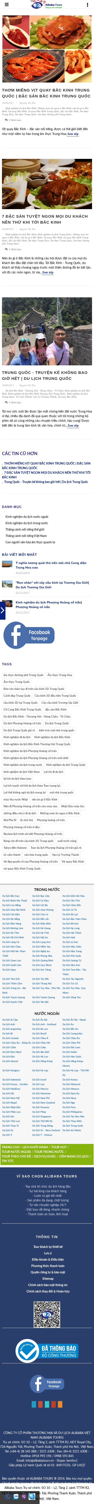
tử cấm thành (11, 855)
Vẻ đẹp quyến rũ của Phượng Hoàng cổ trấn (30, 861)
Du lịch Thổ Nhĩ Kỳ (42, 1121)
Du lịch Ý (7, 1135)
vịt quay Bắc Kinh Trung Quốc (43, 111)
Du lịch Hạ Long (71, 928)
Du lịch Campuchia (72, 1033)
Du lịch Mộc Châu (72, 947)
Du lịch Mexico (40, 1089)
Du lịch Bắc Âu (70, 1029)
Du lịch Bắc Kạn (10, 896)
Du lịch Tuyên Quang (43, 997)
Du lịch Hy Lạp (40, 1070)
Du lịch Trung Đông (42, 1126)
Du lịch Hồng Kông (42, 1061)
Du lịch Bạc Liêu (41, 896)
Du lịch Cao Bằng (11, 905)
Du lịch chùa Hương (43, 910)
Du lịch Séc (8, 1116)
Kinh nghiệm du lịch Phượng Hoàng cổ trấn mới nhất (35, 758)
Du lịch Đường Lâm (12, 928)
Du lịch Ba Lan (40, 1029)
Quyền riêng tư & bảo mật (48, 1272)
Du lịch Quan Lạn (11, 960)
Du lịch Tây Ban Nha (73, 1116)
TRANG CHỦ (10, 1147)
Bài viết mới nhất (19, 554)
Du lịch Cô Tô (70, 910)
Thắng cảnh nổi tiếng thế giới (24, 529)
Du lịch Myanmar (41, 1093)
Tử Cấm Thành (24, 396)
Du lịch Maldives (11, 1089)
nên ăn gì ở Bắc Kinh (31, 237)
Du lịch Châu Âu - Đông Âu (16, 1043)
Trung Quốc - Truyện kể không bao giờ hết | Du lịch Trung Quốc (46, 482)
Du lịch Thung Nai (42, 983)
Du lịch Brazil (39, 1033)
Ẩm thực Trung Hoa (38, 240)
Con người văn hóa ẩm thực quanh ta (30, 542)
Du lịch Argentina (11, 1029)
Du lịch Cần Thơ (71, 900)
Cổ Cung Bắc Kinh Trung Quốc (22, 709)
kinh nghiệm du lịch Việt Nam (21, 772)
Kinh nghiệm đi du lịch (16, 737)
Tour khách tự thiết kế (48, 1247)
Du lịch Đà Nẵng (11, 919)
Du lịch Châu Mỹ (41, 1043)
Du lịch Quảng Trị (72, 960)
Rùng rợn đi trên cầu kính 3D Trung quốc (28, 841)
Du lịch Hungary (11, 1070)
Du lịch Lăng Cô (10, 942)
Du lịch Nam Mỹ (11, 1098)
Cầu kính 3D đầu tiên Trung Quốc (55, 696)
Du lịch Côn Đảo (11, 914)
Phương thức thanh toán (47, 1266)
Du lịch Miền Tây (41, 947)
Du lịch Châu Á (40, 1038)
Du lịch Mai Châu (11, 947)
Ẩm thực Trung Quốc (26, 114)
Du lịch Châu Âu (71, 1038)
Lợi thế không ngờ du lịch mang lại (24, 792)
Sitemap (48, 1278)
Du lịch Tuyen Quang (13, 997)
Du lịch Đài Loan (71, 1047)
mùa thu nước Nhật (15, 799)
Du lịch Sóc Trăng (41, 970)
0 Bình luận (15, 120)
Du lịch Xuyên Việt (12, 1002)
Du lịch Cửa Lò (40, 914)
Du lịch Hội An (40, 937)
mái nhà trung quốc (61, 792)
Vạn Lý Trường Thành (44, 396)
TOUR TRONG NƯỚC (49, 1152)
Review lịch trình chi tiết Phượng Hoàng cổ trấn (32, 834)
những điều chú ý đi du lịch (19, 813)
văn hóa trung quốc (36, 855)
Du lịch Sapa (9, 970)
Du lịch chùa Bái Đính (13, 910)
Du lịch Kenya (70, 1080)
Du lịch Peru (69, 1107)
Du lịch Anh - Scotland (44, 1024)
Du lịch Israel (39, 1080)
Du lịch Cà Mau (40, 900)
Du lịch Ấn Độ (39, 1020)
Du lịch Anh (8, 1024)
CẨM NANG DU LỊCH (74, 1156)
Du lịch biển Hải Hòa (74, 896)
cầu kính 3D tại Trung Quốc (20, 703)
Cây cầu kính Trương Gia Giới (60, 703)
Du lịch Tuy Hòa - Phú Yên (46, 988)
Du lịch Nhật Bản (11, 1107)
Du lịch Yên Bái (40, 1002)
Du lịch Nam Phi (41, 1098)
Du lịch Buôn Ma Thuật (14, 900)
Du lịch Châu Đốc (72, 905)
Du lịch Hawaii (10, 1061)
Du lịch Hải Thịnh (72, 933)
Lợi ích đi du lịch (53, 772)
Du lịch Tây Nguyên (73, 979)
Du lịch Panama (40, 1107)
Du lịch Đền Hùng (11, 924)
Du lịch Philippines (72, 1112)
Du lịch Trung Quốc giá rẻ (19, 730)
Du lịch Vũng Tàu (72, 997)
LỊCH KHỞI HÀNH (35, 1147)
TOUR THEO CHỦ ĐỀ (16, 1156)
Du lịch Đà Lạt (70, 914)
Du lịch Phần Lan (11, 1112)
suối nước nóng (67, 841)
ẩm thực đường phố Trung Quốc (55, 114)
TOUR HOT (59, 1147)
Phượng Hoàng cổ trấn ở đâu (21, 827)
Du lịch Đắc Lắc (40, 919)
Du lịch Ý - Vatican (42, 1135)
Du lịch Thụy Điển (72, 1121)
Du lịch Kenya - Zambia (15, 1084)
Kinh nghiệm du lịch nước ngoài (26, 517)
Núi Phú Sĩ (9, 820)
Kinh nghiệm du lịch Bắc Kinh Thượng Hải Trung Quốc (37, 393)
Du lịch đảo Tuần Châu (75, 919)
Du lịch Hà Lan (40, 1056)
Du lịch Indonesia (11, 1080)
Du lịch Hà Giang (41, 928)
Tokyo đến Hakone (15, 848)
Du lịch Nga (69, 1103)
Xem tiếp (72, 134)
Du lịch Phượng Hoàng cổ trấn (22, 723)
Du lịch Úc (7, 1130)
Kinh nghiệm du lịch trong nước (26, 523)
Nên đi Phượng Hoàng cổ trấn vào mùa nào (30, 806)
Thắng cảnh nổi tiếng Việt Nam (26, 536)
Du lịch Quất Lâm (11, 965)
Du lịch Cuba (39, 1047)
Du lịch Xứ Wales (72, 1130)
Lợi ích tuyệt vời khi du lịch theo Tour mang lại (31, 785)
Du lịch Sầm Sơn (71, 965)
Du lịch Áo (68, 1024)
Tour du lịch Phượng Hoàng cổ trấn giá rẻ (56, 848)
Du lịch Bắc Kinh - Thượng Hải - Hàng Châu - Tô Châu (34, 390)
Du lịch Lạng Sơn (41, 942)
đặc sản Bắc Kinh (69, 111)
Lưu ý (48, 1253)
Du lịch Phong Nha (42, 956)
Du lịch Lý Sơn (70, 942)
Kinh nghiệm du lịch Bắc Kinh (20, 108)
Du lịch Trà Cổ (70, 983)
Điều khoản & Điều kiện (48, 1259)
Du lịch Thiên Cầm (12, 983)
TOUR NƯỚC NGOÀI (16, 1152)
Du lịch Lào (38, 1084)
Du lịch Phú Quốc (72, 956)
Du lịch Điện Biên (41, 924)
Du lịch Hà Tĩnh (40, 933)
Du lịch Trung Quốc (57, 723)
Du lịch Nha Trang (72, 951)
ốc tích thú (26, 820)
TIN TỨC (8, 1161)
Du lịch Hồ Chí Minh (13, 937)
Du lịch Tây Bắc (40, 979)
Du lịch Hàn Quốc (72, 1056)
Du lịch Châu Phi (71, 1043)
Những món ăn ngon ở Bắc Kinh (54, 108)
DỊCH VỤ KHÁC (45, 1156)
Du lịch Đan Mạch (11, 1052)
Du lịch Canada (10, 1038)
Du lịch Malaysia (71, 1084)
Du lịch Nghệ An (41, 951)
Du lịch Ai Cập (10, 1020)
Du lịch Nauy (69, 1098)
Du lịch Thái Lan (11, 1121)
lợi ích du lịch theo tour (17, 778)
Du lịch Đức (8, 1056)
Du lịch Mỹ (8, 1093)
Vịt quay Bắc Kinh (17, 111)
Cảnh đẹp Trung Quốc (17, 696)
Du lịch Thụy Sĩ (10, 1126)
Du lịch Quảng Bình (42, 960)
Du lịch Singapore (41, 1116)
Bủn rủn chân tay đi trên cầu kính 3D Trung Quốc (33, 689)
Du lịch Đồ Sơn (70, 924)
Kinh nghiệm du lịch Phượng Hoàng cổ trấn (30, 751)
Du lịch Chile (9, 1047)
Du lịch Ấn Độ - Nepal (74, 1020)
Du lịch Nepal (9, 1103)
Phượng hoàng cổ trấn (51, 820)
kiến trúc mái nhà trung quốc (56, 730)
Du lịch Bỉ (7, 1033)
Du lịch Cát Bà (40, 905)
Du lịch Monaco (71, 1089)
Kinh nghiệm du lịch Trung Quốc (54, 234)
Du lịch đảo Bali (40, 1052)
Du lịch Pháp (39, 1112)
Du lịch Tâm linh (11, 979)
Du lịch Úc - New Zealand (46, 1130)
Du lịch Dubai (70, 1052)
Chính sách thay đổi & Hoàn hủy (48, 1291)
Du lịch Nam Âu (71, 1093)
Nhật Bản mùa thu (72, 806)
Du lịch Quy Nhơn (42, 965)
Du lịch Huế (69, 937)
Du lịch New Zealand (43, 1103)
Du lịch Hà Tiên (10, 933)
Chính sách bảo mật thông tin (48, 1285)
